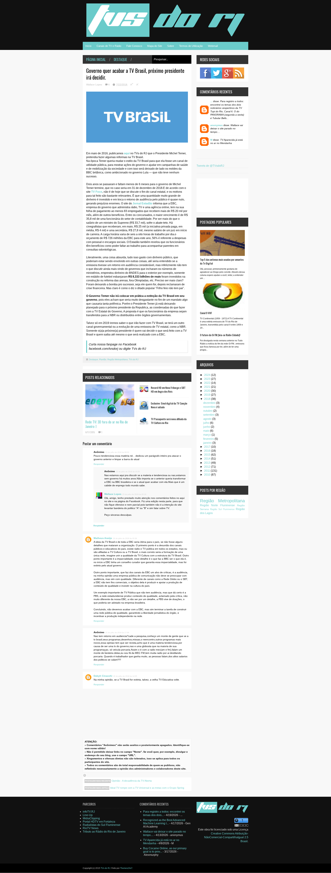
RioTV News (90, 828)
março (207, 434)
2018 (207, 398)
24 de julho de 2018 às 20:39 (125, 538)
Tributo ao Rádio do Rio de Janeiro (104, 831)
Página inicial (96, 59)
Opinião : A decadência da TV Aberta (132, 780)
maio (206, 430)
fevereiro (209, 438)
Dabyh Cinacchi (103, 675)
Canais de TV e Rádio (109, 45)
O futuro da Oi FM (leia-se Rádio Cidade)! (220, 335)
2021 (207, 386)
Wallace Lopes (112, 494)
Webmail (213, 45)
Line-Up (88, 815)
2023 (207, 378)
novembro (209, 406)
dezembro (209, 402)
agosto (207, 418)
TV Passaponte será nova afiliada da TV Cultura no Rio (169, 421)
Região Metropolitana (117, 359)
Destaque (120, 59)
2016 (207, 450)
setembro (209, 414)
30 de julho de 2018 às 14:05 (125, 676)
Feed (238, 73)
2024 (207, 374)
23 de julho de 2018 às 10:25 (128, 471)
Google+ (227, 73)
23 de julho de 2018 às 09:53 (117, 452)
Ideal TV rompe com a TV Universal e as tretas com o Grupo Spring (147, 787)
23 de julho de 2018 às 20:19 (134, 494)
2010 (207, 474)
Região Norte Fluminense (217, 505)
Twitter (216, 73)
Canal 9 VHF (206, 313)
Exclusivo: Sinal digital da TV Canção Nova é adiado (169, 405)
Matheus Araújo (103, 538)
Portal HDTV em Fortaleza (99, 821)
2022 (207, 382)
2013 (207, 462)
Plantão (102, 359)
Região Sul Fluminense (222, 509)
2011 (207, 470)
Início (88, 45)
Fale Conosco (134, 45)
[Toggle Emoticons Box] (85, 775)
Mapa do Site (154, 45)
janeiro (207, 442)
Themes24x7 (126, 868)
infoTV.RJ (89, 811)
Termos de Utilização (191, 45)
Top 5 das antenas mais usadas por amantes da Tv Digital (222, 261)
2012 (207, 466)
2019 (207, 394)
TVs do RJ (133, 359)
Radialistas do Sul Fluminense (101, 824)
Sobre (170, 45)
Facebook (205, 73)
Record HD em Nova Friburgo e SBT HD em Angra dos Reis (168, 389)
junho (207, 426)
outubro (208, 410)
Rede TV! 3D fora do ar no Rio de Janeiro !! (106, 424)
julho (206, 422)
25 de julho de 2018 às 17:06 (117, 632)
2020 (207, 390)
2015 (207, 454)
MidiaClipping (91, 818)
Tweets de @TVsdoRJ (210, 165)
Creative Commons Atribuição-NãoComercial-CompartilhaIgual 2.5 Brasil (226, 837)
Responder (99, 464)
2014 (207, 458)
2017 (207, 446)
